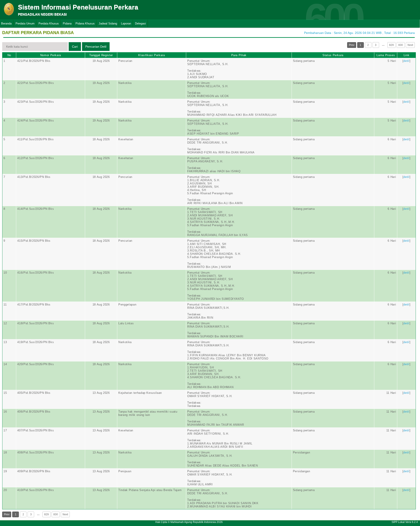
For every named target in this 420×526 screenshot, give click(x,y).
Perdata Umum (25, 23)
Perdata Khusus (48, 23)
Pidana (67, 23)
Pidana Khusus (85, 23)
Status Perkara (332, 55)
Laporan (126, 23)
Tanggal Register (101, 55)
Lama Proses (385, 55)
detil (406, 60)
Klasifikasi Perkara (151, 55)
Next (410, 45)
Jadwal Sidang (108, 23)
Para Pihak (239, 55)
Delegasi (140, 23)
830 (400, 45)
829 (391, 45)
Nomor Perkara (50, 55)
